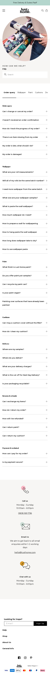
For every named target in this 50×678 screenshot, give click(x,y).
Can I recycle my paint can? (14, 284)
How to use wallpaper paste (15, 249)
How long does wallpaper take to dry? (19, 241)
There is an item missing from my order (20, 137)
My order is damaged (11, 154)
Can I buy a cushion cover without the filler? (22, 323)
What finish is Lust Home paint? (16, 267)
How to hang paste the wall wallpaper (19, 232)
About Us (6, 642)
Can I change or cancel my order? (17, 111)
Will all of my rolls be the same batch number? (23, 181)
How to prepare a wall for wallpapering (20, 223)
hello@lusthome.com (25, 552)
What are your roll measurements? (18, 172)
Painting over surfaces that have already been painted (23, 303)
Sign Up (40, 623)
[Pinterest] (31, 658)
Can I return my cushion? (13, 436)
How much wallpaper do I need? (17, 215)
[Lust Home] (25, 11)
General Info (8, 648)
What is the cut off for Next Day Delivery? (21, 375)
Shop (4, 636)
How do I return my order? (14, 410)
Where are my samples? (13, 349)
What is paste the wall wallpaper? (17, 206)
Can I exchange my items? (14, 401)
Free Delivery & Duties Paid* (25, 3)
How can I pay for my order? (15, 453)
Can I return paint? (10, 427)
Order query (9, 92)
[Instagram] (25, 658)
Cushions (39, 92)
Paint (30, 92)
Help (4, 630)
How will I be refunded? (13, 419)
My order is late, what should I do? (17, 146)
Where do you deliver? (12, 358)
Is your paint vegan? (11, 293)
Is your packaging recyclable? (15, 384)
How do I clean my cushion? (15, 331)
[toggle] (43, 10)
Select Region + (33, 666)
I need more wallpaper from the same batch (22, 189)
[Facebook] (19, 658)
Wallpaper (21, 92)
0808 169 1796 (25, 513)
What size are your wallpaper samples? (20, 198)
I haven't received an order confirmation (20, 120)
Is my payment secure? (12, 462)
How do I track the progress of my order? (21, 129)
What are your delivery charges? (17, 366)
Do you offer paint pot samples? (17, 276)
